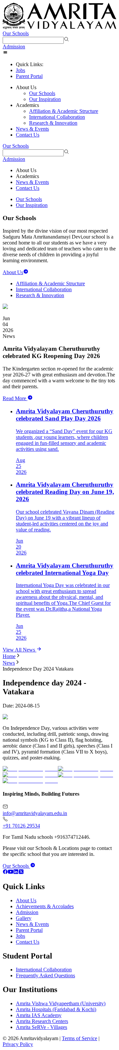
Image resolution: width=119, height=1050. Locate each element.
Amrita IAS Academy (38, 1015)
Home (9, 656)
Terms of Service (79, 1038)
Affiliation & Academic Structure (63, 111)
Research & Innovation (53, 123)
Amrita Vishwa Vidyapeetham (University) (60, 1003)
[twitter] (21, 872)
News (9, 663)
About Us (26, 900)
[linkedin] (16, 872)
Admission (14, 46)
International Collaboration (57, 117)
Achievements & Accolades (45, 906)
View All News (19, 650)
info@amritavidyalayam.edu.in (35, 813)
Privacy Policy (18, 1044)
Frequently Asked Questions (45, 975)
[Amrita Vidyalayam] (59, 17)
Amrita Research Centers (42, 1021)
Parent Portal (29, 76)
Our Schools (16, 33)
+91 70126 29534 (21, 826)
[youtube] (10, 872)
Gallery (23, 918)
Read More (14, 398)
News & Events (32, 129)
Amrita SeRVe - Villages (41, 1027)
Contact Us (27, 135)
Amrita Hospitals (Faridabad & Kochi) (56, 1009)
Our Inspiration (45, 99)
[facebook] (5, 872)
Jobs (20, 70)
